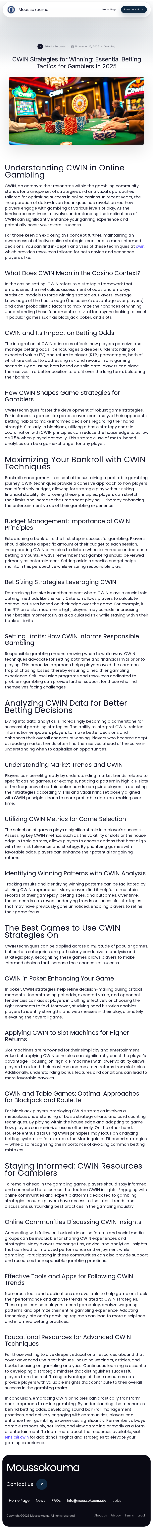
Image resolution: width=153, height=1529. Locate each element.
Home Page (19, 1500)
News (40, 1500)
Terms (129, 1515)
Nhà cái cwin (17, 1437)
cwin (140, 246)
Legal (141, 1515)
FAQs (56, 1500)
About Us (100, 1515)
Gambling (110, 46)
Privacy (116, 1515)
